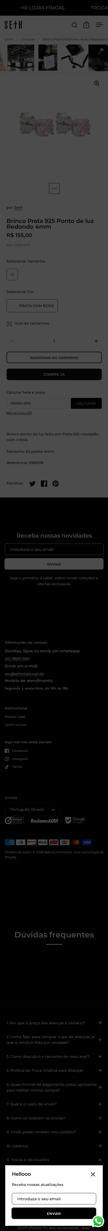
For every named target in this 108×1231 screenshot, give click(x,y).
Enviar (54, 1213)
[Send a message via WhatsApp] (98, 1221)
